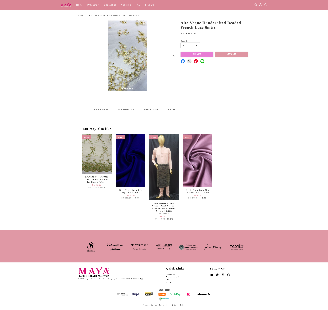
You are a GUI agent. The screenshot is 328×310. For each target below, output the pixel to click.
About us (126, 5)
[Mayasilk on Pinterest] (217, 276)
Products (92, 5)
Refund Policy (180, 305)
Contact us (110, 5)
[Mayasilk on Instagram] (223, 276)
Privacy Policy (165, 305)
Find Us (149, 5)
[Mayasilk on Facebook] (211, 276)
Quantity (185, 41)
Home (79, 5)
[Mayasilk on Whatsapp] (228, 276)
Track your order (173, 277)
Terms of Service (150, 305)
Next (173, 56)
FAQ (138, 5)
